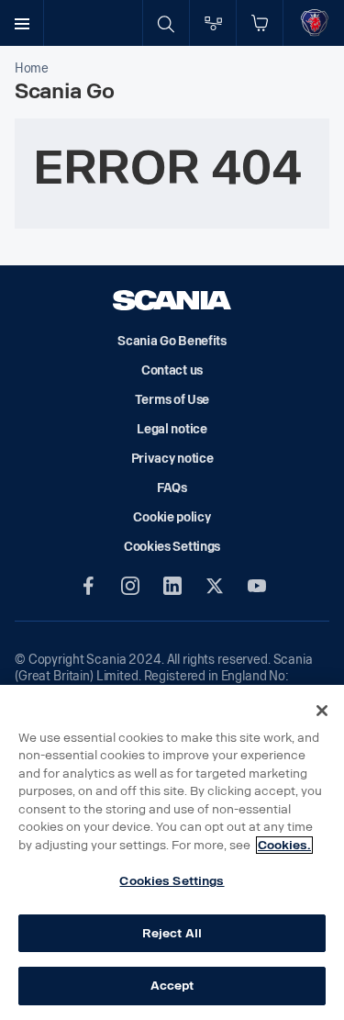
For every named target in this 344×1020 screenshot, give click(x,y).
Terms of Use (172, 400)
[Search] (166, 23)
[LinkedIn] (172, 586)
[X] (214, 586)
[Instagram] (130, 586)
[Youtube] (257, 586)
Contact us (172, 370)
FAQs (172, 488)
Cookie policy (171, 517)
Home (32, 68)
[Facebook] (88, 586)
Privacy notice (172, 458)
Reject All (172, 933)
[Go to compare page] (213, 23)
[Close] (322, 710)
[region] (172, 852)
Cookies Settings (171, 881)
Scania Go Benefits (172, 341)
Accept (172, 985)
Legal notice (171, 429)
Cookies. (284, 845)
